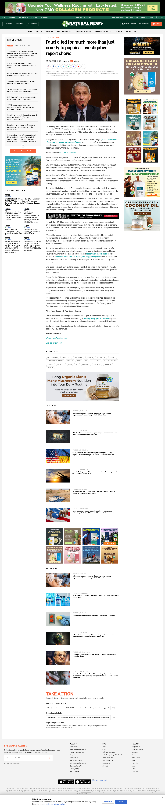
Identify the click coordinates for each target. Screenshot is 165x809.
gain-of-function (84, 74)
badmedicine (67, 71)
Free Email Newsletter (77, 752)
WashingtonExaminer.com (56, 338)
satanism (61, 76)
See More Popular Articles (23, 151)
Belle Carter (85, 450)
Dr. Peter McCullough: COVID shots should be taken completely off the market (95, 596)
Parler (134, 755)
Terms (60, 788)
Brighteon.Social (137, 749)
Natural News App (107, 758)
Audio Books (44, 17)
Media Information (76, 760)
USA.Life (135, 771)
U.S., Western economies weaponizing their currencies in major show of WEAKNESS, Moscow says (95, 433)
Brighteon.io (136, 747)
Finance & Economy (83, 31)
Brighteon (12, 17)
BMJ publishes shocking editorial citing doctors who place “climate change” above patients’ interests (93, 635)
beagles (85, 71)
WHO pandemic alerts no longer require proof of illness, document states (22, 90)
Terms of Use (74, 771)
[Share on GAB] (68, 66)
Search (160, 17)
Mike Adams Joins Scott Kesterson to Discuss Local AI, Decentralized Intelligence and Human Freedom (13, 215)
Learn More (108, 802)
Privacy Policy (74, 769)
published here (86, 792)
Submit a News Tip (76, 766)
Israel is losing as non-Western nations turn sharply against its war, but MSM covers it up (95, 473)
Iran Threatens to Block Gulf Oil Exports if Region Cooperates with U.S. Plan (22, 65)
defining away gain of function (96, 318)
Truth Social (136, 758)
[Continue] (50, 758)
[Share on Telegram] (63, 66)
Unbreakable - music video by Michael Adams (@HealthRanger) (32, 231)
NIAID (108, 74)
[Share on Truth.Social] (73, 66)
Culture (49, 31)
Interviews (34, 17)
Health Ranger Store (108, 752)
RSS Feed (105, 766)
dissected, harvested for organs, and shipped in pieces (77, 257)
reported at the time (67, 152)
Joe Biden (102, 74)
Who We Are (74, 747)
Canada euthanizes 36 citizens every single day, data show (93, 615)
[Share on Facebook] (53, 66)
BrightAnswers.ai (118, 17)
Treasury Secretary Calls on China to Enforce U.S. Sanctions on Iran (21, 82)
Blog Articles (106, 763)
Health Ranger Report (14, 191)
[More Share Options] (83, 66)
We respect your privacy (12, 763)
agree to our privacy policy (54, 804)
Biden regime (94, 71)
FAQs (151, 17)
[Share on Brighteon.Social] (48, 66)
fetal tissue (72, 74)
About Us (144, 17)
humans (94, 74)
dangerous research (55, 361)
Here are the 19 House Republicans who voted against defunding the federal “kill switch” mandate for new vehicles (94, 512)
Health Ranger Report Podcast (112, 755)
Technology (131, 31)
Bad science (56, 37)
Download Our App (132, 17)
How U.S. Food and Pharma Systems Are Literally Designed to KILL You (22, 74)
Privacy (54, 788)
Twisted (68, 76)
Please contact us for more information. (59, 727)
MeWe (134, 766)
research (53, 76)
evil (66, 74)
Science (119, 31)
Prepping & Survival (103, 31)
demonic (56, 74)
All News (104, 749)
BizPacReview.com (54, 343)
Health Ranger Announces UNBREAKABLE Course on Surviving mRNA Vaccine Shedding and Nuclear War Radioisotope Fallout (31, 217)
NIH (112, 74)
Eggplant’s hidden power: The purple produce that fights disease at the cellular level (21, 127)
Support (72, 755)
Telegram (135, 752)
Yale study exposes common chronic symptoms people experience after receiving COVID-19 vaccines (92, 414)
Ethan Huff (85, 430)
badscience (77, 71)
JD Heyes (63, 61)
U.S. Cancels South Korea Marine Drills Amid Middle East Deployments (21, 98)
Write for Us (74, 758)
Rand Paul (86, 364)
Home (4, 17)
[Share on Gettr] (78, 66)
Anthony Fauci (55, 71)
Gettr (133, 760)
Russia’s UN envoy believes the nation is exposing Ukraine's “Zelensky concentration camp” (22, 117)
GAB (133, 769)
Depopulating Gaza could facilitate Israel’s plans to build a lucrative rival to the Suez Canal (93, 492)
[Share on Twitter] (58, 66)
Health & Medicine (64, 31)
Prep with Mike (23, 17)
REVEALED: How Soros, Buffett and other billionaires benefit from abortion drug (94, 655)
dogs (63, 74)
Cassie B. (84, 411)
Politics (39, 31)
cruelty (102, 71)
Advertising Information (78, 763)
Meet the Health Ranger (78, 749)
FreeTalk (135, 763)
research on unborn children (97, 254)
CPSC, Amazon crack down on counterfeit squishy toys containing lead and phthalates (20, 107)
